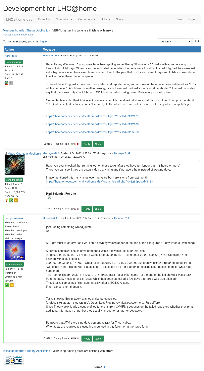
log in (43, 41)
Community (85, 19)
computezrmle (14, 218)
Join (179, 19)
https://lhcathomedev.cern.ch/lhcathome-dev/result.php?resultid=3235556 (92, 132)
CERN (107, 367)
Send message (14, 62)
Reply (87, 144)
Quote (98, 144)
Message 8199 (51, 55)
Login (191, 19)
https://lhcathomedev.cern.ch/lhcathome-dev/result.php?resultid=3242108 (92, 124)
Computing (63, 19)
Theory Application (38, 30)
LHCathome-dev (19, 19)
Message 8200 (51, 153)
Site (119, 19)
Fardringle (11, 56)
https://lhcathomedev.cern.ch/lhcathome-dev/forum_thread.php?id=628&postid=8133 (99, 181)
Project (43, 19)
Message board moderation (18, 34)
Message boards (13, 30)
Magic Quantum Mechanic (24, 153)
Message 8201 (51, 218)
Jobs (104, 19)
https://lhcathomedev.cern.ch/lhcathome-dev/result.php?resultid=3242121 (92, 116)
